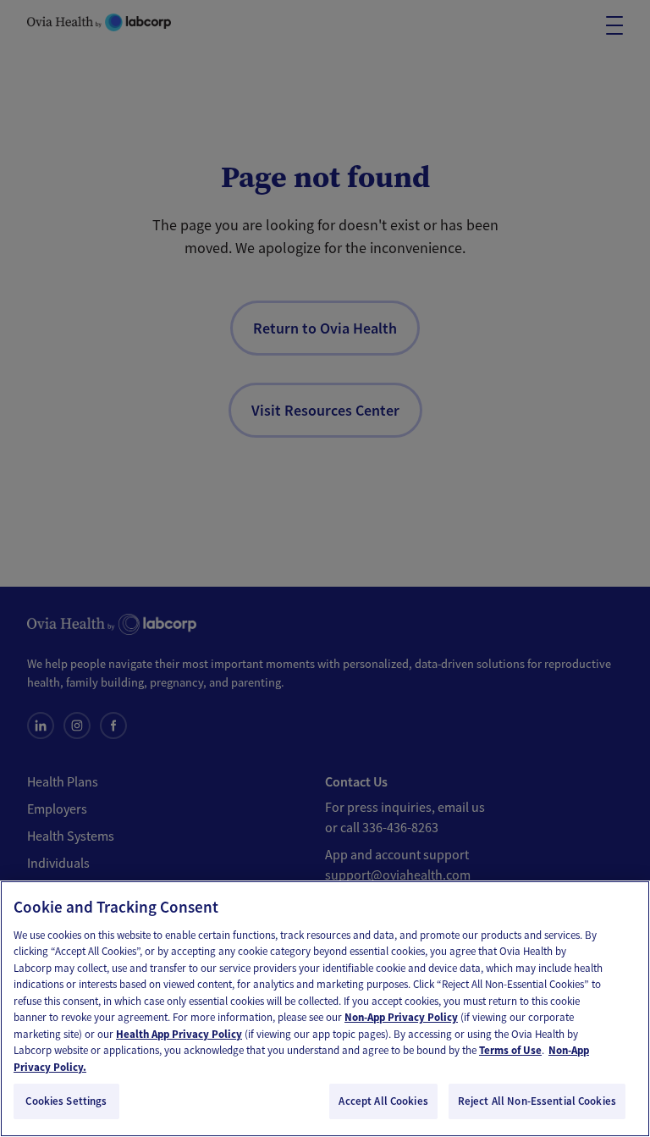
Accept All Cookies (383, 1101)
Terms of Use (510, 1050)
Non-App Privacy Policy (401, 1017)
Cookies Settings (66, 1101)
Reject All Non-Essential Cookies (537, 1101)
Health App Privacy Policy (179, 1034)
